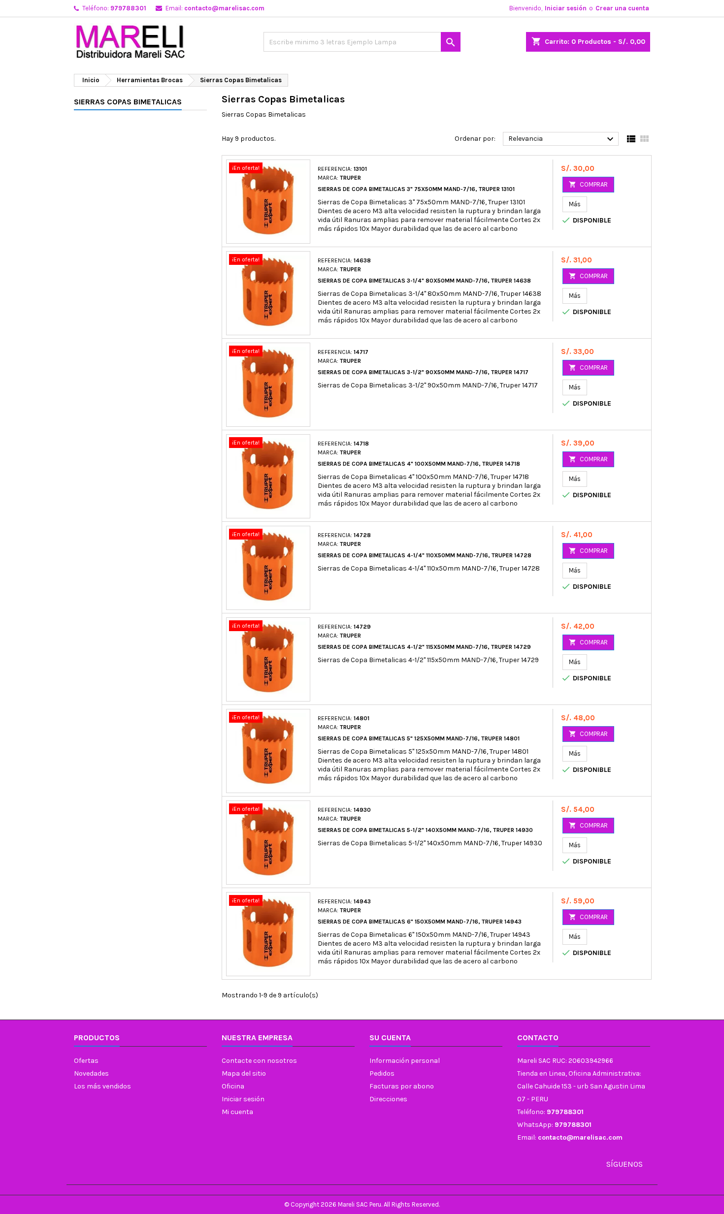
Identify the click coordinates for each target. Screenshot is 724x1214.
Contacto (538, 1037)
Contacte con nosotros (259, 1060)
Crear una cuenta (622, 8)
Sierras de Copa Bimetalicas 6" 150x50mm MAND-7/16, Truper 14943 (420, 921)
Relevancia (562, 139)
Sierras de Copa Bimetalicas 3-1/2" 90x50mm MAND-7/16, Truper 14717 (423, 372)
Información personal (404, 1060)
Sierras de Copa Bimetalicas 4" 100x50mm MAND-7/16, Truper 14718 (419, 463)
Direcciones (388, 1099)
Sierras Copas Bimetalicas (128, 101)
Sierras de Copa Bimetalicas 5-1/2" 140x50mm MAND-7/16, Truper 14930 (425, 830)
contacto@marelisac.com (224, 8)
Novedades (91, 1073)
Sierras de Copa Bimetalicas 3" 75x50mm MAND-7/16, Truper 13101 (416, 189)
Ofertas (86, 1060)
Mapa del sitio (244, 1073)
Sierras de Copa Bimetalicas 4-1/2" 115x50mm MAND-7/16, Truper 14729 (424, 646)
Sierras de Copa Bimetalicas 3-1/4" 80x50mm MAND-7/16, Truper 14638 (424, 280)
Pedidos (382, 1073)
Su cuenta (390, 1037)
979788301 (128, 8)
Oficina (233, 1086)
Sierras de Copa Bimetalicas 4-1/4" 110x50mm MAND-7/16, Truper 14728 (424, 555)
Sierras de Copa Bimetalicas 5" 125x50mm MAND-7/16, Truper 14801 (419, 738)
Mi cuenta (237, 1112)
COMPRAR (588, 184)
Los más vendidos (102, 1086)
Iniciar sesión (566, 8)
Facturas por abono (401, 1086)
